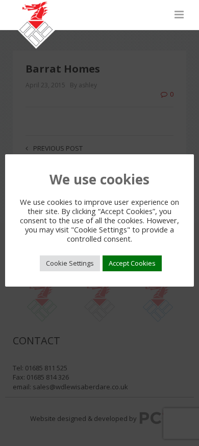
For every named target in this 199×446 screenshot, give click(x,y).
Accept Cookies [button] (132, 263)
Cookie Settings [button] (70, 263)
